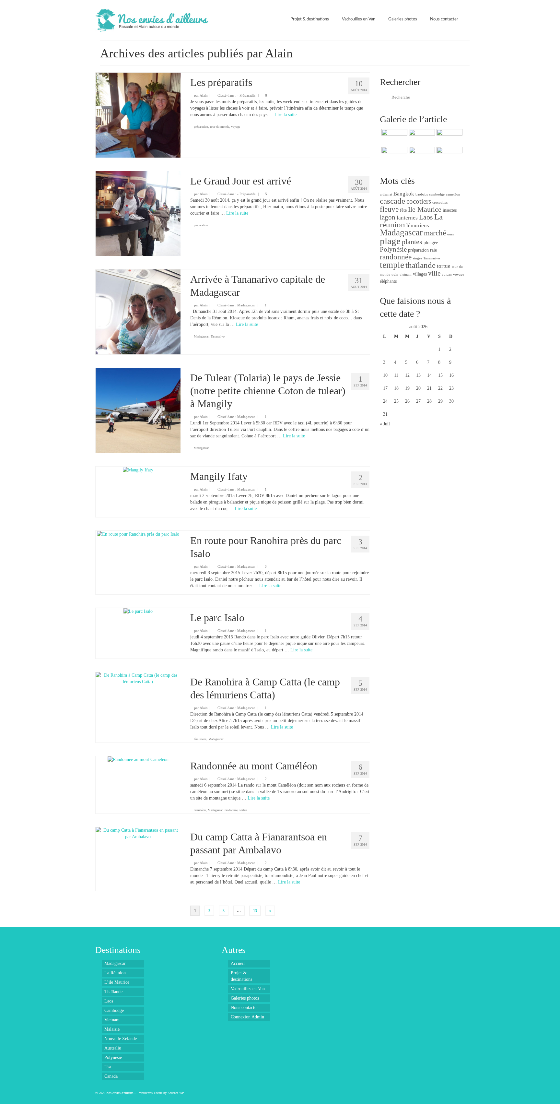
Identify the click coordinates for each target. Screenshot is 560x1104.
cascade (392, 200)
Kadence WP (176, 1093)
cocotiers (418, 201)
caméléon (200, 810)
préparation (201, 126)
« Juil (385, 423)
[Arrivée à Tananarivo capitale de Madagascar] (138, 311)
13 (255, 910)
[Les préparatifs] (138, 114)
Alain (204, 95)
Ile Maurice (424, 209)
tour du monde (219, 126)
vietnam (406, 274)
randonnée (231, 810)
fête (403, 210)
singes (417, 258)
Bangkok (403, 194)
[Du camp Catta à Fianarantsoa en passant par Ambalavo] (138, 833)
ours (450, 234)
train (394, 274)
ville (434, 273)
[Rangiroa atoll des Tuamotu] (393, 155)
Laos (426, 217)
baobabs (421, 194)
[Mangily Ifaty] (138, 469)
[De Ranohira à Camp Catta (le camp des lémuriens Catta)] (138, 678)
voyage (235, 126)
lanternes (407, 218)
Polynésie (393, 249)
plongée (431, 242)
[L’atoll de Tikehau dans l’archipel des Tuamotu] (421, 155)
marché (435, 233)
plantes (412, 242)
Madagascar (246, 305)
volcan (447, 274)
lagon (387, 217)
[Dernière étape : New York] (393, 137)
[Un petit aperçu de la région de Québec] (421, 137)
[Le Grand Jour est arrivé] (138, 213)
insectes (450, 210)
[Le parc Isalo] (138, 611)
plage (390, 241)
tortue (243, 810)
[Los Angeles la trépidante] (448, 137)
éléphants (388, 281)
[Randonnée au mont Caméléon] (138, 759)
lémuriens (200, 739)
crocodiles (440, 202)
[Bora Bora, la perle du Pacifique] (448, 155)
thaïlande (420, 265)
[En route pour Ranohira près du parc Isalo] (138, 533)
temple (392, 265)
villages (420, 274)
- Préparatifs (246, 95)
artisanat (386, 194)
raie (433, 250)
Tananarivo (218, 336)
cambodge (437, 194)
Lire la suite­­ (285, 114)
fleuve (389, 209)
